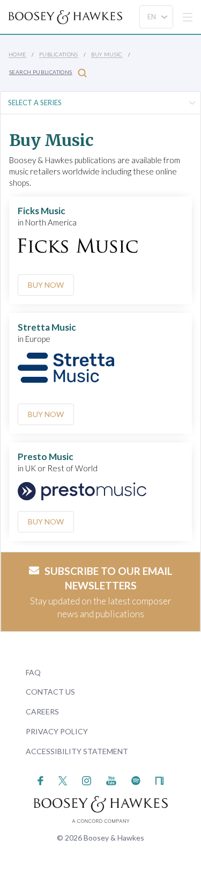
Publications (58, 54)
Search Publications (40, 72)
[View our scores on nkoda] (159, 779)
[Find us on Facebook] (40, 779)
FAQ (33, 672)
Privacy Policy (57, 731)
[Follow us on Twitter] (63, 779)
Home (17, 54)
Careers (42, 711)
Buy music (107, 54)
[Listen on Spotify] (135, 779)
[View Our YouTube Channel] (111, 779)
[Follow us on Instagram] (86, 779)
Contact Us (50, 691)
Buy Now (46, 284)
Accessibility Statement (77, 751)
